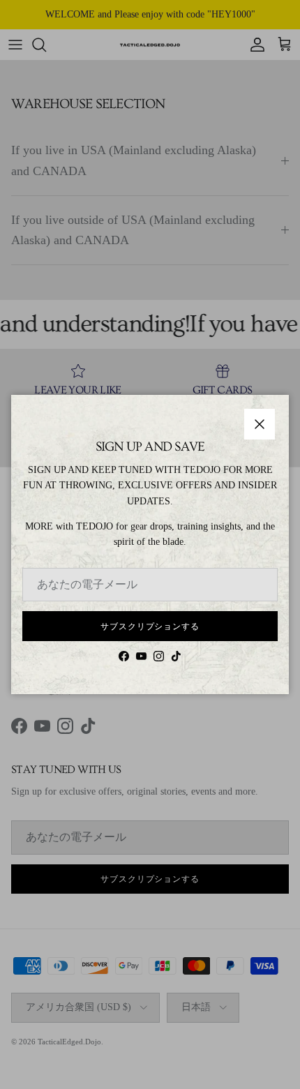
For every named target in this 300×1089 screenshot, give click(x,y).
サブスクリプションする (150, 626)
